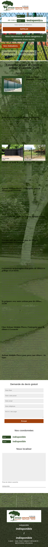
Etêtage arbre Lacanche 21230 (38, 498)
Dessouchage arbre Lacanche (22, 502)
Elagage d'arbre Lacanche (38, 502)
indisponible (35, 15)
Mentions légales (24, 543)
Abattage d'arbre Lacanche (8, 502)
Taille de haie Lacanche (6, 498)
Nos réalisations (10, 46)
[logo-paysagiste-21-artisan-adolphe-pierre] (18, 6)
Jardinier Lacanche (24, 506)
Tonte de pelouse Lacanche (23, 498)
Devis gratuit (9, 53)
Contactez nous (27, 53)
